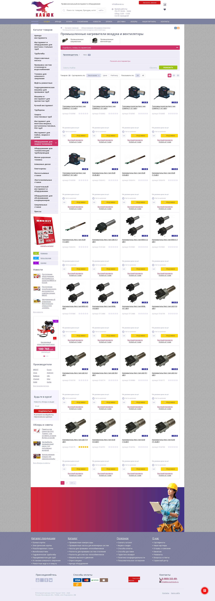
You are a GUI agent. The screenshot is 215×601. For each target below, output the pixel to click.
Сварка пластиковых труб (43, 115)
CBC (48, 376)
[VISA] (77, 580)
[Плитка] (169, 75)
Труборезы (39, 110)
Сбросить (153, 68)
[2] (46, 356)
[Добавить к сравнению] (64, 135)
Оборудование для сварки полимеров (43, 142)
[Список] (174, 75)
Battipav (36, 376)
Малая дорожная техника (42, 158)
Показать (168, 67)
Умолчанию (92, 75)
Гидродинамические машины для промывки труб (44, 89)
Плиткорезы (40, 168)
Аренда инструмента (40, 36)
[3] (47, 356)
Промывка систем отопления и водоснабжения (43, 67)
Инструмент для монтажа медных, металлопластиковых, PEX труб (45, 124)
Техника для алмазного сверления (40, 76)
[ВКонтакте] (175, 28)
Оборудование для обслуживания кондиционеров (43, 198)
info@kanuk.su (118, 4)
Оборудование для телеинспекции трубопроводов (43, 150)
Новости (97, 21)
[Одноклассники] (178, 28)
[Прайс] (178, 75)
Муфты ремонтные (43, 83)
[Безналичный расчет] (77, 584)
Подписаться (45, 411)
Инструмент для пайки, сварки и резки (42, 134)
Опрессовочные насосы (41, 59)
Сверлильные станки (40, 206)
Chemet (36, 379)
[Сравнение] (165, 6)
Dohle (49, 382)
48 (143, 75)
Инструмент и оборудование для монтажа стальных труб (43, 45)
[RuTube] (42, 580)
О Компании (82, 21)
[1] (44, 356)
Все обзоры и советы (41, 463)
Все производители (41, 386)
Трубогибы (39, 53)
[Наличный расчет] (104, 580)
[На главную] (42, 9)
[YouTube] (37, 580)
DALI (48, 379)
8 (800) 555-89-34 (168, 579)
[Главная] (61, 28)
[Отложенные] (166, 10)
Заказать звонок (150, 2)
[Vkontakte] (51, 580)
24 (137, 75)
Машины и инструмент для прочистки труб (42, 98)
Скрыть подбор (69, 68)
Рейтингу (114, 75)
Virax (35, 373)
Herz (86, 55)
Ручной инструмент (43, 105)
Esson (49, 369)
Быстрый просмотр (75, 140)
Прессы (37, 211)
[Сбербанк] (95, 580)
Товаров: (64, 75)
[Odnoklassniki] (46, 580)
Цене (105, 75)
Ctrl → (73, 483)
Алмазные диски (42, 164)
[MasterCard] (86, 580)
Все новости (38, 312)
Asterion (50, 373)
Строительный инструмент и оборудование (41, 188)
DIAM (35, 382)
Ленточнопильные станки (43, 181)
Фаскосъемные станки (41, 174)
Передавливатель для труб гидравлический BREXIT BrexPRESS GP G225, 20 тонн (45, 343)
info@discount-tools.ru (170, 582)
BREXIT (35, 369)
